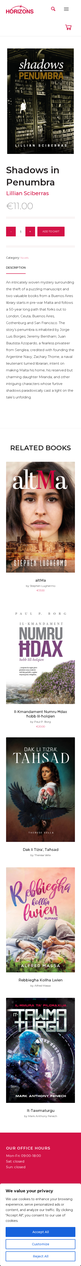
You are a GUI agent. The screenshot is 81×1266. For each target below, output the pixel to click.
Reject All (40, 1256)
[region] (40, 1225)
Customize (40, 1244)
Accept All (40, 1232)
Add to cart (51, 231)
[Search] (53, 9)
